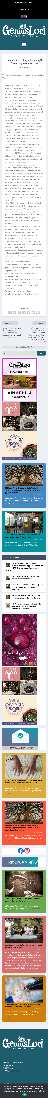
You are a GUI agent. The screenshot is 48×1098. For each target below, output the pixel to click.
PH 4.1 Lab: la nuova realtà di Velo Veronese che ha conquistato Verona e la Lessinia (26, 606)
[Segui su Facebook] (22, 16)
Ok (25, 1094)
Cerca (41, 353)
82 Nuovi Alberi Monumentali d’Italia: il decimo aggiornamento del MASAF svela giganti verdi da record (22, 490)
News (29, 67)
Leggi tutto (9, 503)
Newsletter (23, 9)
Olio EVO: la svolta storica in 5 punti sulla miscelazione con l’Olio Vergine (27, 587)
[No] (44, 1091)
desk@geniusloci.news (25, 2)
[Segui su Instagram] (25, 16)
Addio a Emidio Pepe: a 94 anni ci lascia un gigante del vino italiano (26, 596)
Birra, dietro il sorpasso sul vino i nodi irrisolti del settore (26, 577)
